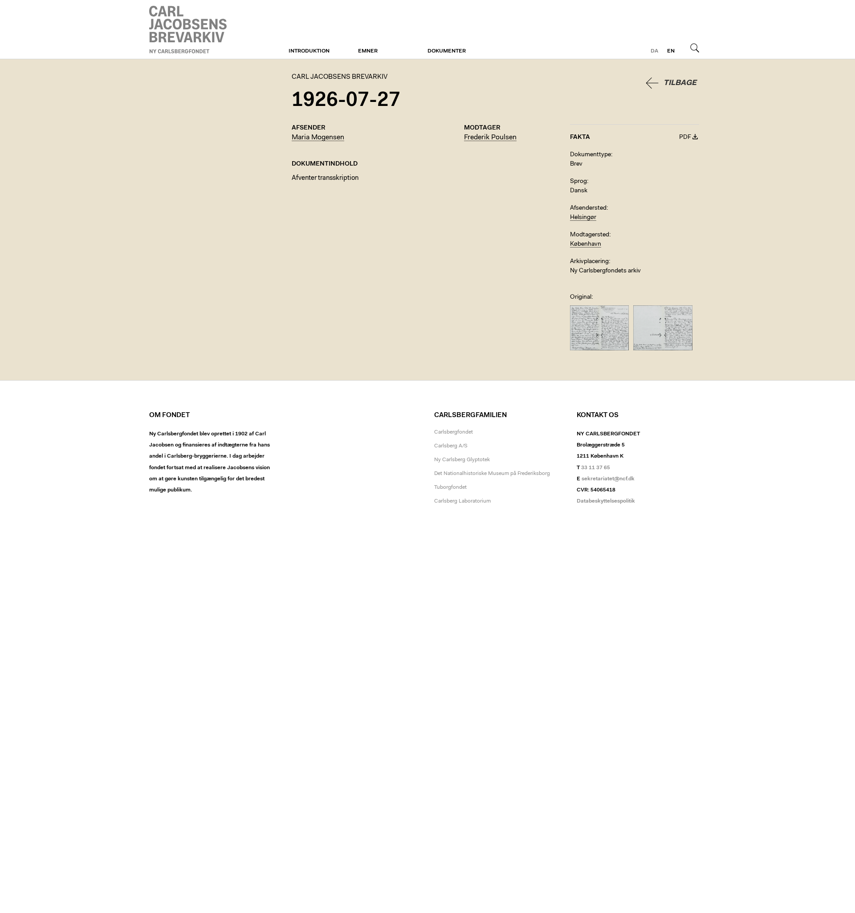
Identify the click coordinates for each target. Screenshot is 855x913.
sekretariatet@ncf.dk (608, 479)
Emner (368, 51)
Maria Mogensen (318, 137)
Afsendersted (588, 208)
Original (580, 297)
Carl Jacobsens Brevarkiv (189, 29)
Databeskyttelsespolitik (606, 501)
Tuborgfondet (450, 487)
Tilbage (680, 83)
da (654, 51)
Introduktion (309, 51)
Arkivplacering (589, 262)
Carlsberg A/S (451, 446)
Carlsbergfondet (453, 432)
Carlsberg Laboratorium (462, 501)
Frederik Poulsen (490, 137)
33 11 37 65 (595, 468)
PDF (685, 137)
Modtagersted (589, 235)
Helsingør (583, 218)
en (671, 51)
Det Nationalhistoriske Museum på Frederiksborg (492, 473)
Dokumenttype (590, 155)
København (585, 244)
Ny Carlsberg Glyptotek (462, 460)
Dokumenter (447, 51)
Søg (695, 48)
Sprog (578, 182)
